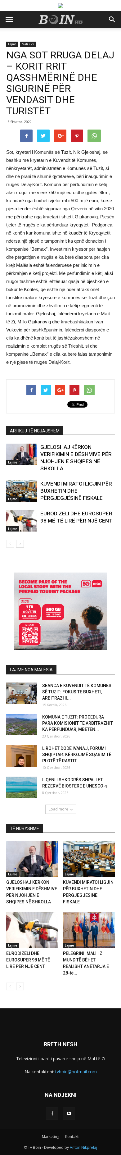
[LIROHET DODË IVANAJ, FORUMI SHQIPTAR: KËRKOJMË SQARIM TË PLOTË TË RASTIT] (21, 756)
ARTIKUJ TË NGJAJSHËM (35, 430)
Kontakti (72, 1136)
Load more (58, 809)
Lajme (12, 44)
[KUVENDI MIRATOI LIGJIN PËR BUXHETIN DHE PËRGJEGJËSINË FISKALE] (21, 491)
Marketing (50, 1136)
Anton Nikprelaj (83, 1147)
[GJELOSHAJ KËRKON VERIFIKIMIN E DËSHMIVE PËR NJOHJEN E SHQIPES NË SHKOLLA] (21, 454)
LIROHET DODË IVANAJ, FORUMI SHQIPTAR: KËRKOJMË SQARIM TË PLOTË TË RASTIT (76, 754)
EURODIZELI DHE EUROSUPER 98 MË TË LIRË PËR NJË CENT (28, 960)
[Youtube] (69, 1113)
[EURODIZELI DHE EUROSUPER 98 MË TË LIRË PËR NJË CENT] (21, 521)
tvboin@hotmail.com (76, 1072)
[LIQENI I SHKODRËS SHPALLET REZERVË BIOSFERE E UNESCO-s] (21, 787)
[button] (112, 19)
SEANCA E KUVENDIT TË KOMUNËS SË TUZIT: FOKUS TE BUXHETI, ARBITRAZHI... (76, 692)
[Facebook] (52, 1113)
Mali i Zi (28, 44)
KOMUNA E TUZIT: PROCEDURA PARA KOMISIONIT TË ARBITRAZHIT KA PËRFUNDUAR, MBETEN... (77, 723)
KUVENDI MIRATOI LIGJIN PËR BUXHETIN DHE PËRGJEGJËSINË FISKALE (76, 491)
